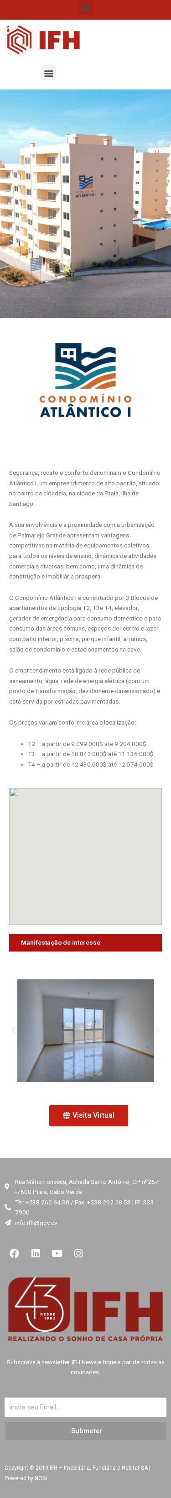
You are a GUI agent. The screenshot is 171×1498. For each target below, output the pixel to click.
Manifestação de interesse (60, 942)
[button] (85, 7)
